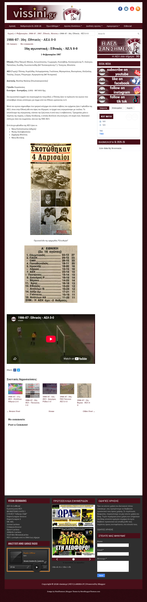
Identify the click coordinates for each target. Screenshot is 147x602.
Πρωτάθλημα (53, 25)
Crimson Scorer (14, 527)
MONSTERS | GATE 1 (16, 511)
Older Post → (89, 411)
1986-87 (32, 33)
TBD (101, 134)
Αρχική (12, 26)
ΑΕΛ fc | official (13, 506)
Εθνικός (46, 33)
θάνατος (54, 33)
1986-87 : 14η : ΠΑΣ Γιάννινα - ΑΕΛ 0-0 (66, 399)
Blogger (101, 584)
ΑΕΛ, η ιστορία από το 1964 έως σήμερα (23, 537)
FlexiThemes (60, 592)
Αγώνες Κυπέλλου (73, 25)
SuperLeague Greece (16, 516)
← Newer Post (13, 411)
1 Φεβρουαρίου (21, 33)
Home (51, 411)
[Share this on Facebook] (14, 370)
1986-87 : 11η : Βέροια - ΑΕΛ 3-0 (84, 402)
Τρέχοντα (103, 108)
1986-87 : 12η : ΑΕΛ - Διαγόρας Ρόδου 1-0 (49, 399)
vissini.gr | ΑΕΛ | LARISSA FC (72, 584)
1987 (39, 33)
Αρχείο (129, 108)
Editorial (128, 26)
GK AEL (10, 522)
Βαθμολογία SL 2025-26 (30, 26)
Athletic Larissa (14, 532)
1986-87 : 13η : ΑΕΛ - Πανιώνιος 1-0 (32, 402)
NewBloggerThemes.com (90, 592)
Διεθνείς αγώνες (94, 25)
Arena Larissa (13, 524)
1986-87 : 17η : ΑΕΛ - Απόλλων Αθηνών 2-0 (15, 399)
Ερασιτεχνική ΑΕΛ (14, 509)
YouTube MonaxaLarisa (17, 535)
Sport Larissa (13, 530)
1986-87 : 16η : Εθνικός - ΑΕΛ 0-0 (31, 39)
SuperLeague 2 (14, 519)
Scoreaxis (116, 148)
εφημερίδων (80, 562)
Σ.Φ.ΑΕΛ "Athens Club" (17, 514)
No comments (27, 44)
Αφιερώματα (113, 25)
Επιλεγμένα (117, 108)
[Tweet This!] (18, 370)
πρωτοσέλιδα (69, 562)
